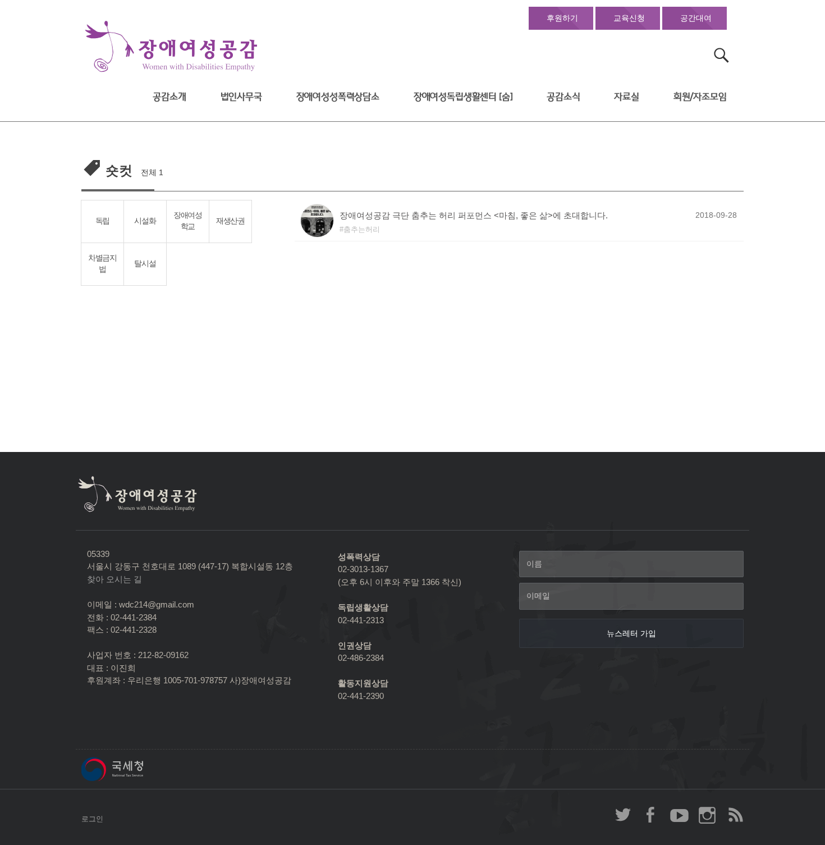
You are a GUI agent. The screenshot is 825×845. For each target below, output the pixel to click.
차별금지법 (102, 264)
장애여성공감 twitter (623, 815)
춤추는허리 (361, 229)
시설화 (144, 221)
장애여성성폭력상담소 (337, 96)
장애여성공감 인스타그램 (707, 815)
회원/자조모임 (700, 96)
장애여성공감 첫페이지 (171, 47)
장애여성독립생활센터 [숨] (463, 96)
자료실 (626, 96)
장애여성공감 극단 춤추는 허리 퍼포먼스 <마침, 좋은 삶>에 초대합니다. (474, 215)
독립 (102, 221)
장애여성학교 (187, 221)
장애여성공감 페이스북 (651, 815)
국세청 (137, 769)
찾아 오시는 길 (114, 579)
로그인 (92, 819)
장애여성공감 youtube (679, 815)
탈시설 (144, 263)
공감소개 (169, 96)
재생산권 (230, 221)
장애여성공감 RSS (735, 815)
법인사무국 (241, 96)
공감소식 (563, 96)
